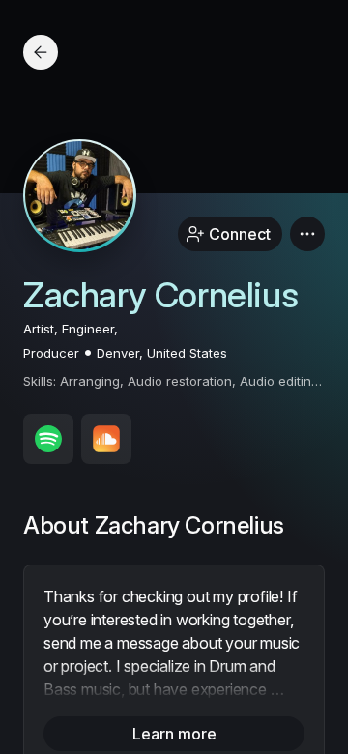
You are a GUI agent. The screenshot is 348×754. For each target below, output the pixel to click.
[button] (307, 234)
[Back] (40, 52)
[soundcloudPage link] (106, 439)
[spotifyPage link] (48, 439)
